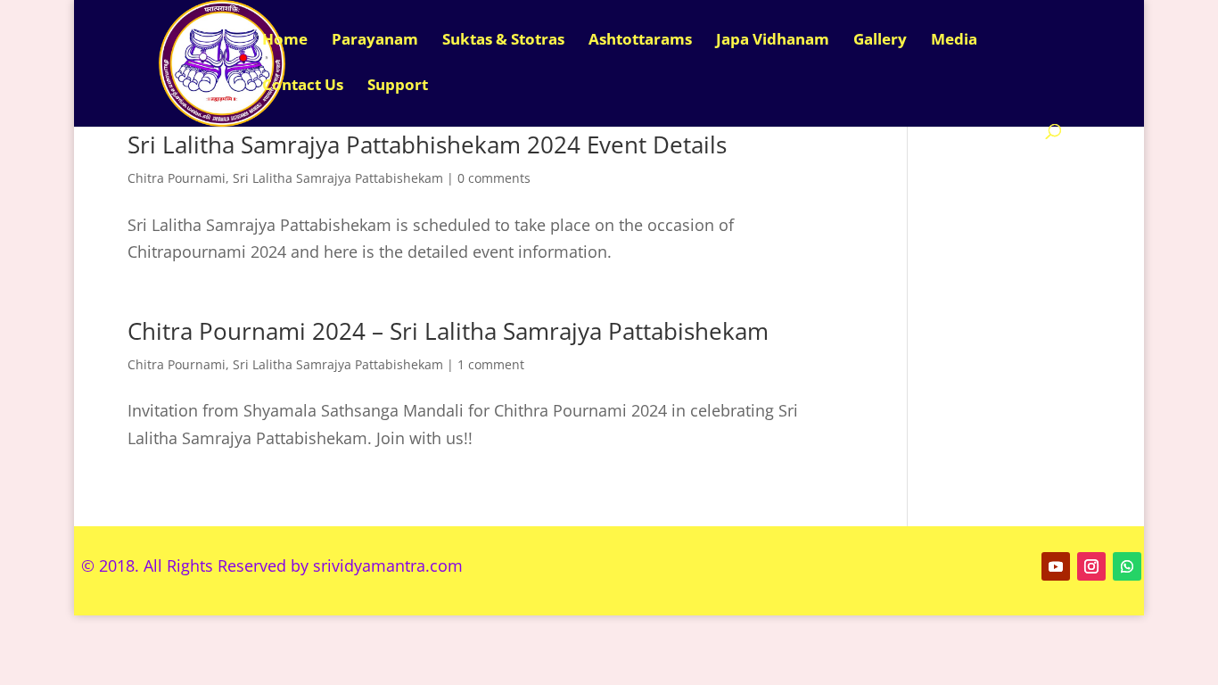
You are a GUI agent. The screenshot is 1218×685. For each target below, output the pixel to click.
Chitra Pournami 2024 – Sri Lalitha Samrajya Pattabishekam (448, 331)
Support (397, 86)
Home (285, 41)
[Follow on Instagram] (1091, 566)
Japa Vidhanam (772, 41)
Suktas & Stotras (503, 41)
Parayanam (375, 41)
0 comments (494, 177)
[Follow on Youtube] (1055, 566)
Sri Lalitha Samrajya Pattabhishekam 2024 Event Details (427, 144)
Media (954, 41)
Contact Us (302, 86)
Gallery (880, 41)
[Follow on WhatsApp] (1127, 566)
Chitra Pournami (177, 177)
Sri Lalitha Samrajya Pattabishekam (338, 177)
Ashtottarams (640, 41)
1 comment (490, 364)
